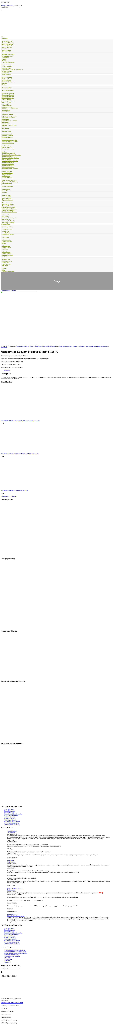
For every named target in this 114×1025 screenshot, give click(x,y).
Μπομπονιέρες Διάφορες (48, 346)
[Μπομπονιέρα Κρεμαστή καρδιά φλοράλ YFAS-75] (18, 344)
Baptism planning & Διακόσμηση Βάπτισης (15, 953)
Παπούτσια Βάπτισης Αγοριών (9, 140)
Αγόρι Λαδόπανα (6, 189)
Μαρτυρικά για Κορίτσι (8, 204)
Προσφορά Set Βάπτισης (8, 271)
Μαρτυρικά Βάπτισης (7, 200)
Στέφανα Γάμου (5, 111)
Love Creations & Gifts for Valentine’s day (12, 69)
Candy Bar (4, 83)
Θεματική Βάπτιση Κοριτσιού (9, 209)
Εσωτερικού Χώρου (7, 65)
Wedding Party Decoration (8, 81)
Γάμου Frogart (5, 231)
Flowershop (5, 38)
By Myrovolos (5, 237)
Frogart (4, 243)
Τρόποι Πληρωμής (9, 812)
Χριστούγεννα (5, 48)
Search (3, 7)
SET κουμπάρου (6, 110)
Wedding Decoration (7, 77)
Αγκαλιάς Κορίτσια (7, 147)
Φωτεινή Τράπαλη (12, 831)
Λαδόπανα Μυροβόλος (7, 186)
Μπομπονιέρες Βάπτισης (8, 149)
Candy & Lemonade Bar (8, 210)
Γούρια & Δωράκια (6, 50)
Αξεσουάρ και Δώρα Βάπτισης (9, 212)
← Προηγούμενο (5, 290)
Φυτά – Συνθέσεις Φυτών (8, 45)
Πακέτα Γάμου (5, 262)
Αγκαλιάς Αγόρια (6, 146)
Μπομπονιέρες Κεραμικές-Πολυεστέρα (11, 155)
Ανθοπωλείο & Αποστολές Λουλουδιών (14, 950)
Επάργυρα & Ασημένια (7, 114)
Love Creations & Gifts (7, 41)
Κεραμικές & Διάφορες (7, 107)
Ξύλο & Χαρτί (5, 104)
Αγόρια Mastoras (6, 252)
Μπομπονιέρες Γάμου (7, 87)
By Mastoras (5, 249)
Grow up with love (6, 99)
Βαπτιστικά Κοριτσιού (7, 135)
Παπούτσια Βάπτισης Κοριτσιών (10, 141)
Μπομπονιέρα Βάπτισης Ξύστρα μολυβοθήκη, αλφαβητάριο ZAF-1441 (20, 453)
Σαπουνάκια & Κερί (7, 105)
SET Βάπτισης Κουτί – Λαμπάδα (10, 168)
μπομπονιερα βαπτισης (79, 346)
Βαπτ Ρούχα (5, 265)
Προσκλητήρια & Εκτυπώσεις (12, 824)
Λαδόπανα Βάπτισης (7, 183)
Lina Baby (4, 192)
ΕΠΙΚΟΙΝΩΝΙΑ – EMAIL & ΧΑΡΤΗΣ (12, 1003)
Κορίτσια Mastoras (6, 253)
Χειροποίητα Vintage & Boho (9, 116)
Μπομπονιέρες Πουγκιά (8, 162)
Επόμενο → (13, 290)
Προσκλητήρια (6, 224)
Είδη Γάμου (5, 85)
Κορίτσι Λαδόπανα (6, 190)
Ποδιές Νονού (5, 216)
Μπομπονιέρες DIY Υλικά (8, 101)
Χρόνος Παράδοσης (9, 817)
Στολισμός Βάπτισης (7, 261)
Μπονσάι (4, 60)
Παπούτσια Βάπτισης (7, 137)
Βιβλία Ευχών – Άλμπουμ (8, 222)
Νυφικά (3, 126)
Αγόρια (3, 270)
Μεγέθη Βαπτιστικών (9, 818)
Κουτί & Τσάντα (6, 176)
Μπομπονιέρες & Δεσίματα (11, 823)
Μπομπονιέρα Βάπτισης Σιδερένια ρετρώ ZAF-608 (14, 490)
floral (60, 346)
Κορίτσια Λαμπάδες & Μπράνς (10, 182)
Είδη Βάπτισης (6, 128)
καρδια (64, 346)
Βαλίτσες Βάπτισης (6, 174)
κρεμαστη (69, 346)
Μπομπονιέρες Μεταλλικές (8, 153)
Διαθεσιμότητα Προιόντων (11, 815)
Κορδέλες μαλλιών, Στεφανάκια (10, 217)
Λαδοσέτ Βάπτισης (6, 198)
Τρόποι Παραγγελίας (9, 811)
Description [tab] (7, 370)
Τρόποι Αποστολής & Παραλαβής (13, 814)
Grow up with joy (6, 159)
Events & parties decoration (11, 954)
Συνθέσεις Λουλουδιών (7, 44)
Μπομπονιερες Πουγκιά (8, 95)
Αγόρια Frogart (6, 246)
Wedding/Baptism (6, 80)
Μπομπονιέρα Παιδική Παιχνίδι (10, 161)
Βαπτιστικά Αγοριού (7, 134)
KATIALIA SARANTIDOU (15, 888)
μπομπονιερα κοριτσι (102, 346)
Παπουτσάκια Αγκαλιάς (8, 143)
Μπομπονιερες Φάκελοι (8, 96)
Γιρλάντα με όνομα (6, 214)
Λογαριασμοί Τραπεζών (10, 820)
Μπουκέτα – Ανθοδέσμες (8, 42)
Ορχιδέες (4, 59)
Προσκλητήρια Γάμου (7, 227)
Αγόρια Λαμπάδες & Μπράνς (9, 180)
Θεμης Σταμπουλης (12, 914)
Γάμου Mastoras (6, 232)
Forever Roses (5, 57)
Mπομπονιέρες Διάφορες (8, 98)
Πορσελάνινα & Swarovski (8, 117)
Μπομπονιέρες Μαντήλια (8, 93)
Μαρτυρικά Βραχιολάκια (8, 205)
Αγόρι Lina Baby (6, 195)
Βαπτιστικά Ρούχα (6, 131)
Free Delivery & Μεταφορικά (12, 821)
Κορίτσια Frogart (6, 247)
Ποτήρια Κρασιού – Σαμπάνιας (9, 120)
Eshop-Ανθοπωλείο (6, 51)
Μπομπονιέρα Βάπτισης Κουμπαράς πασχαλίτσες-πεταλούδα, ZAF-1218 (20, 420)
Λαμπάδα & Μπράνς (7, 177)
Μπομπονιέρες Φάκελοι (8, 164)
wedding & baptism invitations (12, 956)
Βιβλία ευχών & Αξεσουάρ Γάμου (10, 108)
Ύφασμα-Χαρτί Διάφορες (8, 167)
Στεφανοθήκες (5, 119)
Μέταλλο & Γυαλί (6, 102)
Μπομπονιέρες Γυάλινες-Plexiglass (10, 158)
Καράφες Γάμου (6, 123)
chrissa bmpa (10, 860)
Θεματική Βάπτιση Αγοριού (8, 207)
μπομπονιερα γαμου (91, 346)
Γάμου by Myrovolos (7, 229)
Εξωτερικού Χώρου (7, 66)
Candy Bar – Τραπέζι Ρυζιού (9, 125)
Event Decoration (6, 74)
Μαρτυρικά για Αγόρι (7, 202)
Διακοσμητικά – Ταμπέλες (8, 220)
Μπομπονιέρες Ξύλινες (7, 156)
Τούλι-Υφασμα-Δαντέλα (8, 90)
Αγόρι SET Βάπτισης (7, 171)
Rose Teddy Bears (6, 68)
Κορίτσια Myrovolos (7, 241)
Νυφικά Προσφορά (6, 264)
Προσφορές (5, 256)
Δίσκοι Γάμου (5, 122)
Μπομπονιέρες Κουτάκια (8, 165)
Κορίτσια (4, 268)
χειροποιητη (4, 347)
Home (3, 37)
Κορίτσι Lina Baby (6, 196)
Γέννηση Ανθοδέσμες (7, 47)
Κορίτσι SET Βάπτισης (7, 173)
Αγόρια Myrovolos (6, 240)
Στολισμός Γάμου (6, 259)
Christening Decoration (7, 78)
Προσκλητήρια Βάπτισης (8, 234)
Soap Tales (4, 152)
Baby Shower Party (7, 219)
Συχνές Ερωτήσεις (9, 809)
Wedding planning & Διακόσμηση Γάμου (15, 951)
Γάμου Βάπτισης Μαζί (7, 255)
